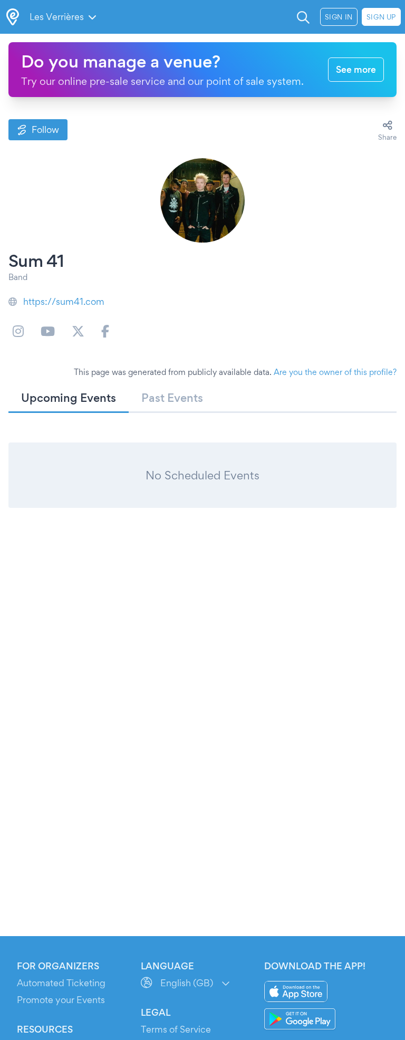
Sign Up (381, 17)
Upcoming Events (68, 398)
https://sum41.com (63, 301)
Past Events (172, 398)
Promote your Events (61, 999)
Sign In (339, 17)
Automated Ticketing (61, 982)
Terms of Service (176, 1029)
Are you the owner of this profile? (335, 372)
